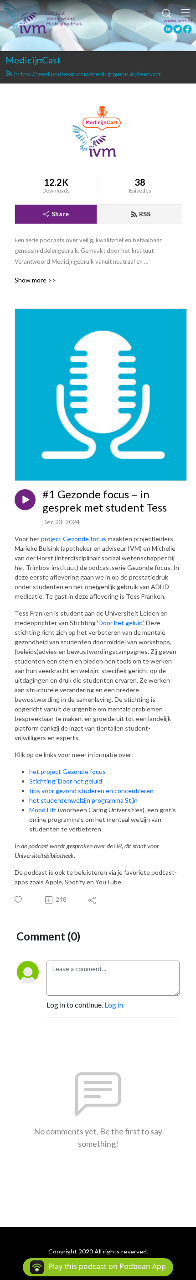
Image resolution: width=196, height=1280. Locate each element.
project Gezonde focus (73, 539)
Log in (113, 1004)
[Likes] (19, 899)
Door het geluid (120, 623)
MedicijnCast (33, 59)
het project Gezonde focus (67, 771)
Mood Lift (43, 810)
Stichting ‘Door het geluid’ (66, 781)
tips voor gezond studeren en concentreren (91, 790)
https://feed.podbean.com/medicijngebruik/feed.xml (88, 74)
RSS (144, 214)
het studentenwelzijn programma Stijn (83, 800)
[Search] (167, 13)
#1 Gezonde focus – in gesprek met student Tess (104, 501)
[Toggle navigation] (185, 12)
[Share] (93, 900)
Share (60, 214)
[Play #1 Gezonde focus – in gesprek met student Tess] (25, 499)
